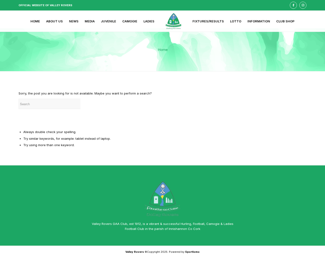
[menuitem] (35, 21)
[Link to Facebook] (293, 5)
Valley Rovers (134, 251)
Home (163, 49)
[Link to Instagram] (302, 5)
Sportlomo (192, 251)
